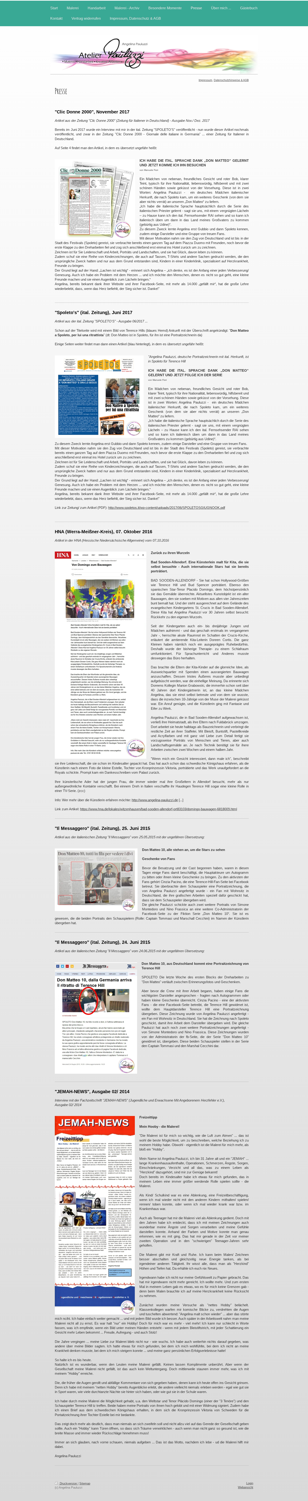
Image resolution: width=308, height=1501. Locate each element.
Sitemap (84, 1483)
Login (249, 1483)
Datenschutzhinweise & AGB (231, 80)
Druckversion (68, 1483)
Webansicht (245, 1487)
